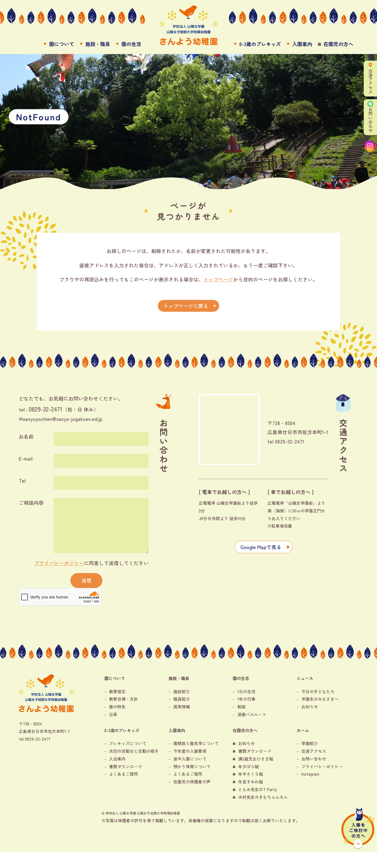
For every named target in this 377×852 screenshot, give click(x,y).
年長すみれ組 (250, 781)
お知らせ (309, 706)
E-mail (26, 458)
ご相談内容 (31, 502)
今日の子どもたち (317, 691)
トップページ (218, 279)
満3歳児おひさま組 (255, 759)
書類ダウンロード (125, 766)
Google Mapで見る (260, 546)
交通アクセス (313, 751)
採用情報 (181, 706)
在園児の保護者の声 (192, 781)
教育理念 (117, 691)
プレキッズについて (127, 743)
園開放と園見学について (196, 743)
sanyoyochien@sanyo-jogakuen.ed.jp (62, 418)
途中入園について (189, 759)
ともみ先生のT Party (257, 789)
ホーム (303, 730)
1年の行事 (246, 699)
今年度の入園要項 (189, 751)
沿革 (113, 714)
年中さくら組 (250, 774)
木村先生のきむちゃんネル (263, 797)
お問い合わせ (313, 759)
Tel (22, 480)
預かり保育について (192, 766)
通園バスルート (251, 714)
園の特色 (117, 706)
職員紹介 (181, 699)
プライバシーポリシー (59, 562)
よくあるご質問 (123, 774)
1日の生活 (246, 691)
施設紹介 (181, 691)
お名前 (26, 436)
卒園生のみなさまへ (320, 699)
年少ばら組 (248, 766)
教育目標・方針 (123, 699)
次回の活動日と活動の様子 (134, 751)
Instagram (310, 774)
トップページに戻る (185, 305)
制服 (241, 706)
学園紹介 (309, 743)
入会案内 (117, 759)
